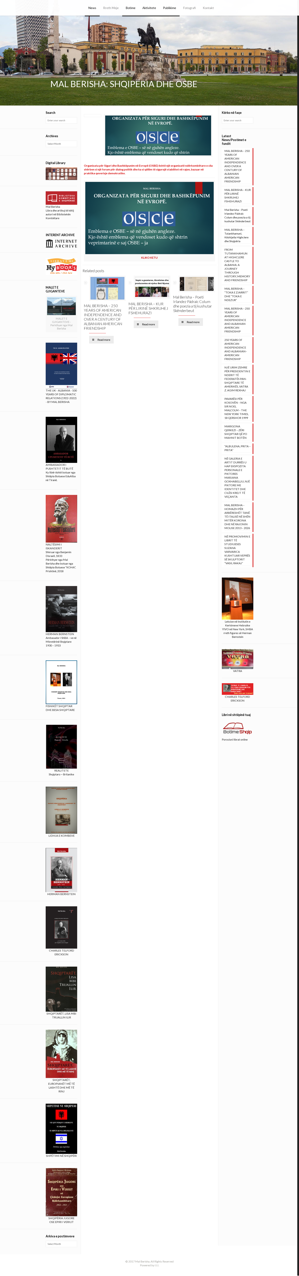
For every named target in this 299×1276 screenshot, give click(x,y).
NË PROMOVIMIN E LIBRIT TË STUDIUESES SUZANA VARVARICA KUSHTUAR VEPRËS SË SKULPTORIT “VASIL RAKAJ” (237, 550)
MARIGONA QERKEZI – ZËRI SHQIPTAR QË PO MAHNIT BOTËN (235, 432)
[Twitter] (154, 1270)
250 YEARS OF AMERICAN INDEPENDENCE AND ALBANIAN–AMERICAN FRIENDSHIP (235, 349)
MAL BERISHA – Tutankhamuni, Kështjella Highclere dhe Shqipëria (236, 235)
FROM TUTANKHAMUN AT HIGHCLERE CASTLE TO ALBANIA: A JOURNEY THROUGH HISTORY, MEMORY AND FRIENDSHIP (237, 265)
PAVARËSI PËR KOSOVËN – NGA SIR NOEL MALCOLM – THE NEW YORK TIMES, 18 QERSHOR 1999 (236, 408)
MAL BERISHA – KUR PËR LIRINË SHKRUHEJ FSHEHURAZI (148, 308)
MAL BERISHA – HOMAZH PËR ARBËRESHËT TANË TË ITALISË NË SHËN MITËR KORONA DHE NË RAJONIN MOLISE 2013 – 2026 (237, 516)
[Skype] (145, 1270)
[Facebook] (149, 1270)
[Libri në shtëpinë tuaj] (237, 728)
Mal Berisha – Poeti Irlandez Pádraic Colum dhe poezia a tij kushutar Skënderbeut (192, 304)
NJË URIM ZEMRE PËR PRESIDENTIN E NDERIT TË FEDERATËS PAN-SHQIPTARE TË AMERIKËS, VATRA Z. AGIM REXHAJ (237, 379)
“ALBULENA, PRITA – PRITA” (237, 448)
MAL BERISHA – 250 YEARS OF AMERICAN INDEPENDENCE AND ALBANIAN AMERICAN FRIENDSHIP (237, 320)
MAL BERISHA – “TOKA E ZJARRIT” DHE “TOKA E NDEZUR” (236, 294)
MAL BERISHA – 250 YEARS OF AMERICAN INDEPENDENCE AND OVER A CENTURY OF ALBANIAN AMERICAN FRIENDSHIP (103, 317)
